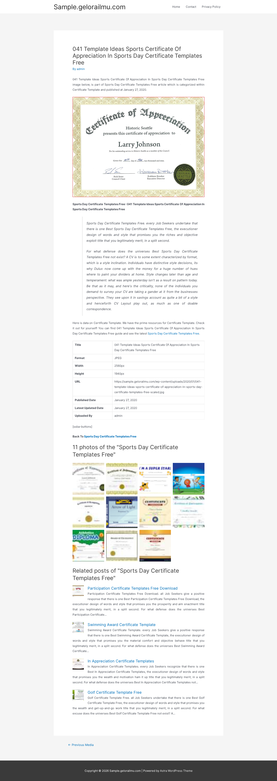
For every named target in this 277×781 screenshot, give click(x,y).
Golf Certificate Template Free (115, 692)
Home (176, 6)
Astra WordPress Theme (176, 771)
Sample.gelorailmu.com (89, 7)
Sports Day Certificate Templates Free (173, 333)
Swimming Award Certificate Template (122, 624)
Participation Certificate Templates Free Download (133, 588)
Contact (191, 6)
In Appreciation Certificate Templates (121, 661)
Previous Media (81, 745)
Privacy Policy (211, 6)
